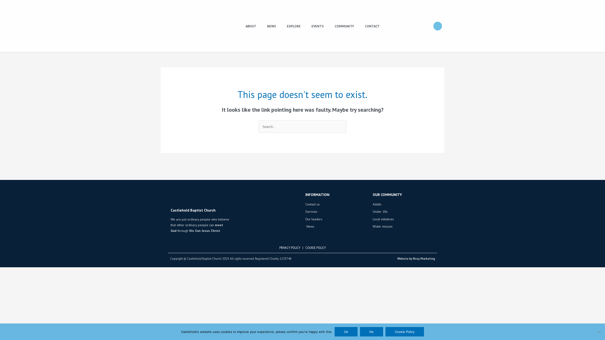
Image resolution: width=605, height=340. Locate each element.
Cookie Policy (405, 332)
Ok (346, 332)
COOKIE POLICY (315, 248)
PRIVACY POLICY (289, 248)
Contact (372, 26)
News (271, 26)
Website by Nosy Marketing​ (416, 259)
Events (317, 26)
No (371, 332)
